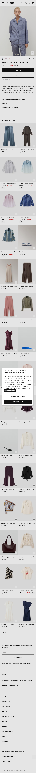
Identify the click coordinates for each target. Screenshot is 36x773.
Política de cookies (9, 390)
